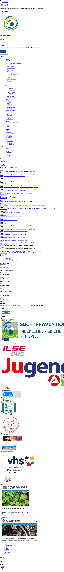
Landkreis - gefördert (10, 73)
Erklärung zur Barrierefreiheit (8, 545)
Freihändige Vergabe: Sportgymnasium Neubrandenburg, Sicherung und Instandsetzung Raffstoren (14, 240)
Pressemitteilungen (4, 546)
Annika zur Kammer (4, 293)
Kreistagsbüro (6, 548)
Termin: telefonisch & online (11, 96)
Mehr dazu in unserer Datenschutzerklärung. (7, 9)
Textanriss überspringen (3, 170)
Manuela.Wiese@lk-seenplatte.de (7, 291)
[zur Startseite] (7, 40)
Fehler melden (4, 43)
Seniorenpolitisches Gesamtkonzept (10, 133)
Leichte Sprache (6, 544)
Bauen (8, 103)
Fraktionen (7, 154)
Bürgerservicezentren (8, 86)
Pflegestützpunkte (8, 123)
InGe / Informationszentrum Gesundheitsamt (12, 122)
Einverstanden (6, 11)
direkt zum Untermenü (5, 4)
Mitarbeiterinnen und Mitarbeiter (10, 110)
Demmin (8, 89)
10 (9, 254)
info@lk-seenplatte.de (6, 561)
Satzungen (8, 67)
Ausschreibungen (8, 60)
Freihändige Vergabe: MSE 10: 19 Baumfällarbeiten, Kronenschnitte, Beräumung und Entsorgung (10, 216)
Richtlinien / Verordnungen (11, 68)
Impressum (3, 42)
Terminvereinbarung (5, 35)
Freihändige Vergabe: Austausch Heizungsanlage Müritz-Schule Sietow (7, 223)
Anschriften (9, 101)
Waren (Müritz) (9, 91)
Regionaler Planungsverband (9, 132)
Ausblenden (2, 11)
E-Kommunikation (8, 112)
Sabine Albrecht (3, 272)
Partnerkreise (7, 128)
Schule (8, 80)
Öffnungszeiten (9, 100)
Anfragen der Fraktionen (9, 155)
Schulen (8, 105)
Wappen (7, 130)
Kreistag (3, 146)
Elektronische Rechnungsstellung (10, 114)
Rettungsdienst (9, 118)
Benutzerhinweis (4, 567)
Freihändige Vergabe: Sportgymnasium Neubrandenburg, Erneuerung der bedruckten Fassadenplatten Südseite (15, 243)
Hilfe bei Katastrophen (12, 117)
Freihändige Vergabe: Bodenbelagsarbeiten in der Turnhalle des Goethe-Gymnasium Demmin (13, 234)
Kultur (6, 139)
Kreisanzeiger (7, 58)
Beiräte (7, 156)
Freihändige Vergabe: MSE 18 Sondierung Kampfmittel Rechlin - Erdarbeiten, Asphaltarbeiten (10, 212)
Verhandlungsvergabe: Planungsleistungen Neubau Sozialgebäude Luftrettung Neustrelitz (12, 190)
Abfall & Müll (9, 102)
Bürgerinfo (3, 84)
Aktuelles (3, 56)
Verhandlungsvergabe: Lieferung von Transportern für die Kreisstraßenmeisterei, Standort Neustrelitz (11, 180)
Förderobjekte (7, 71)
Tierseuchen (7, 75)
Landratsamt (7, 125)
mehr (34, 171)
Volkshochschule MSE (9, 136)
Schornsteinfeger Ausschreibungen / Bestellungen (14, 63)
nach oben (1, 542)
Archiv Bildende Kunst (10, 144)
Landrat (8, 126)
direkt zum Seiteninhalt (5, 5)
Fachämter (7, 99)
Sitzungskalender (8, 150)
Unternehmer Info (9, 81)
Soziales (8, 106)
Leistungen (8, 77)
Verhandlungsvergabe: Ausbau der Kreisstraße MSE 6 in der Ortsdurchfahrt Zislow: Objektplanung (14, 231)
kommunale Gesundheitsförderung (10, 134)
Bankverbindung (8, 113)
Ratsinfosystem (9, 152)
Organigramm (7, 111)
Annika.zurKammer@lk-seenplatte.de (8, 301)
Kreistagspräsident (8, 148)
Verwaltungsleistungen (9, 115)
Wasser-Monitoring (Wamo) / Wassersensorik (12, 74)
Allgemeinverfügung (10, 78)
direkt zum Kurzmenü (5, 2)
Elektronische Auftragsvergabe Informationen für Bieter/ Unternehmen (10, 305)
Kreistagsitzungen (8, 149)
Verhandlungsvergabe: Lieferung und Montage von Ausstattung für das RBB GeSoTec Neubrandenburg (8, 197)
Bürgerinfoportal (8, 151)
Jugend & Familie (9, 104)
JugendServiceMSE (8, 135)
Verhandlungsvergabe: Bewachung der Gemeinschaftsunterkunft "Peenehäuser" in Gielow (12, 176)
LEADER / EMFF (8, 138)
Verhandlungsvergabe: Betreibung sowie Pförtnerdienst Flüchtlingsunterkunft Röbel (8, 227)
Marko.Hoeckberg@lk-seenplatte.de (8, 270)
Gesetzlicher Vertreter (10, 70)
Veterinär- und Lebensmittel (11, 107)
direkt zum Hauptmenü (5, 3)
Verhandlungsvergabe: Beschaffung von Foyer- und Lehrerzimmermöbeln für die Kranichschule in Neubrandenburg (16, 193)
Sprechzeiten (11, 88)
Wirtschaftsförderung (8, 137)
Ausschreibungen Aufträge (5, 161)
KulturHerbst (9, 142)
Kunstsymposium (9, 143)
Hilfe (2, 568)
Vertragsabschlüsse (4, 162)
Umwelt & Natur (9, 108)
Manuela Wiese (3, 283)
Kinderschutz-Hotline (8, 121)
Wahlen (7, 145)
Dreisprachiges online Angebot (11, 79)
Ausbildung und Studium (9, 59)
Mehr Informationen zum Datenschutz (5, 48)
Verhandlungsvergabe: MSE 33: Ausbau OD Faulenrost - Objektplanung (7, 183)
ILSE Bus (7, 120)
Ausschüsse (9, 153)
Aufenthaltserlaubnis (10, 76)
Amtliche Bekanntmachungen (11, 66)
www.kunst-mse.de (10, 141)
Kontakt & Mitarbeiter (12, 87)
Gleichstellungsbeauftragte (9, 119)
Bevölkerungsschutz (10, 116)
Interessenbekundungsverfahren (10, 64)
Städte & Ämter (8, 129)
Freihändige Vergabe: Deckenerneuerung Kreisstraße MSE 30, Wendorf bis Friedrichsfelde (12, 237)
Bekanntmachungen (8, 65)
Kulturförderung (9, 140)
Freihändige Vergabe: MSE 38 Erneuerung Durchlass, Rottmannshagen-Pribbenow (8, 220)
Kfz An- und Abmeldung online (11, 97)
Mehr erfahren (2, 39)
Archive (7, 109)
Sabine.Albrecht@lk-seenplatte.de (7, 281)
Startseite (3, 565)
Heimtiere (8, 82)
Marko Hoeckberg (3, 261)
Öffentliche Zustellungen (10, 69)
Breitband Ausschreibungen (11, 62)
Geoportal (7, 131)
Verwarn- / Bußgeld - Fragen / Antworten (13, 98)
